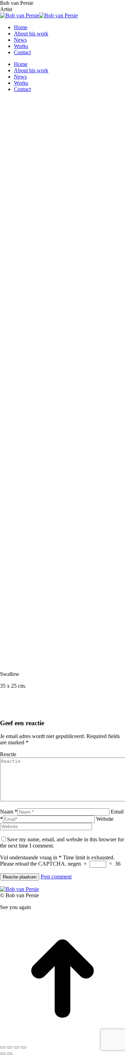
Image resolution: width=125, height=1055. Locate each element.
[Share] (9, 1047)
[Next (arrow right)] (9, 1054)
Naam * (8, 812)
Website (105, 819)
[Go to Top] (62, 1039)
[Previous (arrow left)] (3, 1054)
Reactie (8, 754)
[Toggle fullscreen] (16, 1047)
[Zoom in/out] (23, 1047)
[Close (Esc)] (3, 1047)
